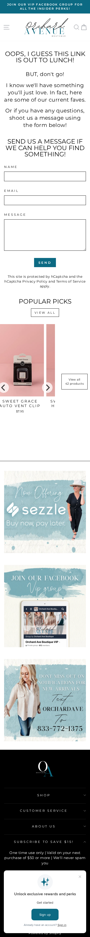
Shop (43, 795)
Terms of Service (71, 281)
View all (45, 312)
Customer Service (44, 810)
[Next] (47, 387)
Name (11, 167)
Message (15, 214)
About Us (44, 826)
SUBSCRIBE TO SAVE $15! (44, 842)
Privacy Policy (35, 281)
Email (11, 191)
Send (45, 262)
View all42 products (74, 381)
